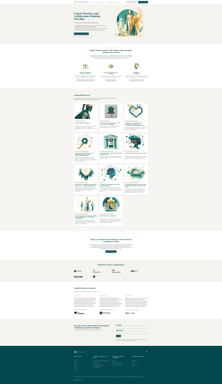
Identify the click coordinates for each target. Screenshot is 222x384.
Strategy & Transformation (117, 364)
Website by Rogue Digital (78, 379)
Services (75, 364)
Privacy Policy (133, 340)
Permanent (134, 360)
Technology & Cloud (97, 367)
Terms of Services (126, 340)
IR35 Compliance (135, 364)
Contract (133, 362)
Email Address (119, 330)
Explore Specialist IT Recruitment (136, 80)
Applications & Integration (98, 364)
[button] (102, 2)
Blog (114, 2)
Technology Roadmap (116, 362)
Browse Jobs (76, 367)
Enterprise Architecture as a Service (100, 357)
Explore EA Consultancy (111, 80)
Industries (96, 2)
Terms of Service (140, 376)
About (92, 2)
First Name (118, 325)
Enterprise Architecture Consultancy (118, 357)
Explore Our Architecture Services (81, 33)
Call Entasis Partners (143, 2)
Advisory (114, 360)
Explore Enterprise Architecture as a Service (85, 80)
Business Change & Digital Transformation (101, 360)
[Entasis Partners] (81, 2)
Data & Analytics (96, 362)
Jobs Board (109, 2)
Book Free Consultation (131, 2)
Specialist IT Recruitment (138, 356)
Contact (118, 2)
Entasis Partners (78, 356)
